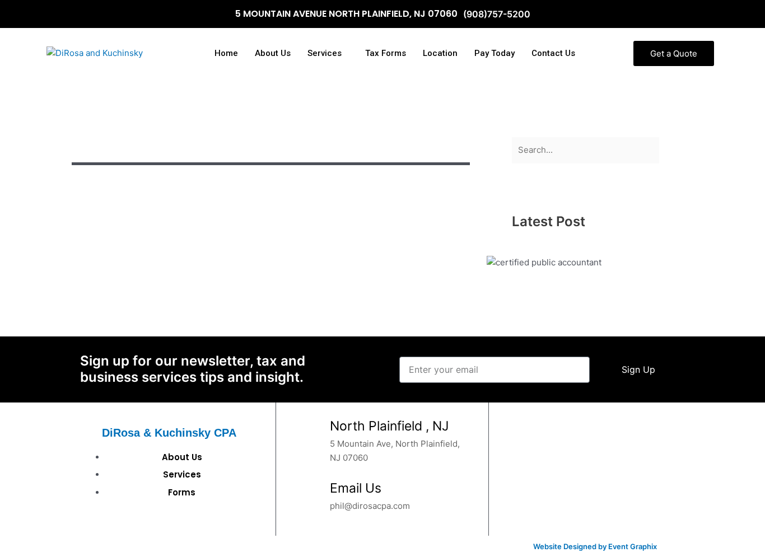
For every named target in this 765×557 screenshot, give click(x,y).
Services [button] (324, 53)
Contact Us (553, 53)
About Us (273, 53)
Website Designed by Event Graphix (595, 546)
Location (440, 53)
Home (226, 53)
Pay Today (494, 53)
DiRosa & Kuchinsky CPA (169, 433)
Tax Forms (385, 53)
